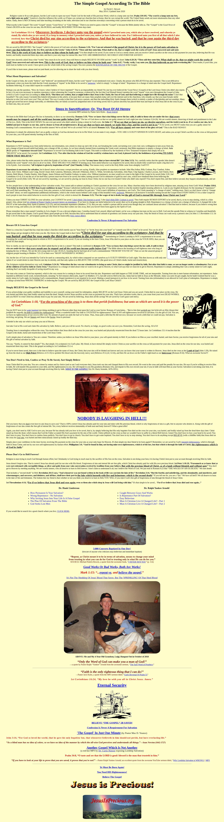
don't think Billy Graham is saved (119, 200)
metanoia (91, 83)
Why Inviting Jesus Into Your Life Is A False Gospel (55, 498)
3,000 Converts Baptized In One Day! (112, 548)
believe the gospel (129, 572)
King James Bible (77, 216)
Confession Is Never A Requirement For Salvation (112, 220)
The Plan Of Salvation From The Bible (48, 501)
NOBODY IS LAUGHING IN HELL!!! (112, 418)
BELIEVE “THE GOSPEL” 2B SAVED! (112, 723)
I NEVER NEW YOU (137, 562)
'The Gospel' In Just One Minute (99, 732)
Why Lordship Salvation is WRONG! (188, 760)
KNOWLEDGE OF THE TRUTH (110, 65)
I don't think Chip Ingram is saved (86, 200)
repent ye (105, 572)
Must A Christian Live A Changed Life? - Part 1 (142, 501)
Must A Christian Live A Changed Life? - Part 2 (142, 503)
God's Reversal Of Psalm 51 (135, 675)
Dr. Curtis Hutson (107, 750)
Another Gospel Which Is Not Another (112, 747)
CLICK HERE (63, 511)
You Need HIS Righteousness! (112, 772)
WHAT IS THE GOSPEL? (76, 369)
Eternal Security (112, 685)
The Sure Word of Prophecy (141, 664)
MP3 (208, 760)
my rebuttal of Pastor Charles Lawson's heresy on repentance (52, 202)
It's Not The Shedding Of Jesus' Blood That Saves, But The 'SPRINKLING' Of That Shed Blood (112, 577)
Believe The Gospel (112, 777)
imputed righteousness (190, 442)
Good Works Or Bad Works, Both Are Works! (112, 567)
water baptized (32, 310)
